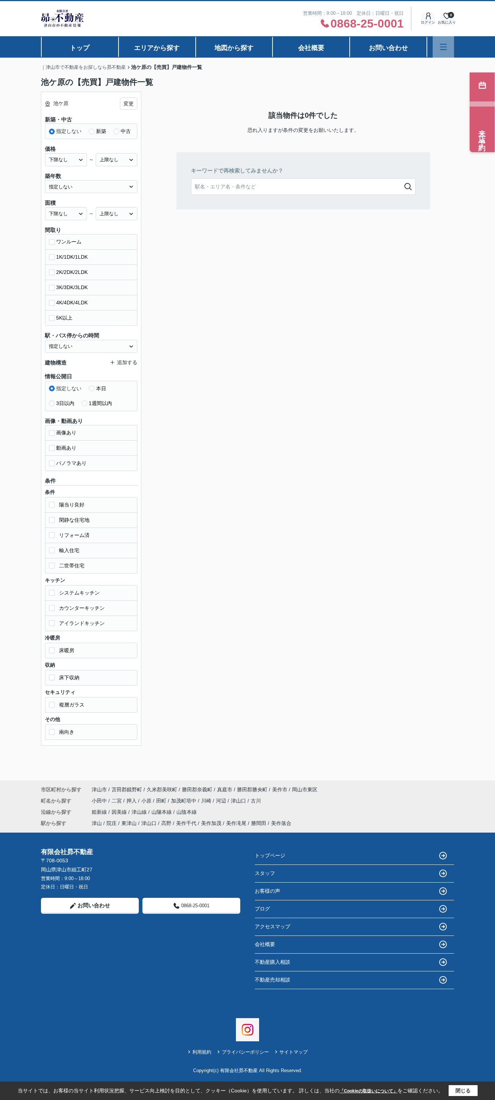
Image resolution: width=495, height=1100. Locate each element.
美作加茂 (211, 823)
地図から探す (234, 47)
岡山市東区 (304, 789)
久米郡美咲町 (162, 789)
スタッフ (265, 873)
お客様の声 (267, 891)
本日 (101, 388)
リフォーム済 (74, 535)
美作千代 (186, 823)
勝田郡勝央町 (252, 789)
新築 (101, 131)
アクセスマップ (272, 926)
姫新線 (100, 812)
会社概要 (311, 47)
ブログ (262, 909)
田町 (162, 801)
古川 (256, 801)
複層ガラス (71, 705)
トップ (80, 47)
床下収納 (69, 677)
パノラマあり (71, 463)
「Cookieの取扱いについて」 (369, 1090)
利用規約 (201, 1052)
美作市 (279, 789)
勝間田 (258, 823)
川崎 (207, 801)
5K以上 (64, 318)
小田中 (100, 801)
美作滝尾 (236, 823)
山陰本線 (186, 812)
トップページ (270, 855)
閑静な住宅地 (74, 520)
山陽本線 (162, 812)
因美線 (120, 812)
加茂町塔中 (184, 801)
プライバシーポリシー (245, 1052)
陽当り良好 (71, 505)
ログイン (428, 22)
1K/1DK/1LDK (72, 257)
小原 (147, 801)
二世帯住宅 (71, 565)
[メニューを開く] (443, 47)
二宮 (117, 801)
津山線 (140, 812)
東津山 (129, 823)
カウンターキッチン (82, 608)
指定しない (69, 131)
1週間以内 (100, 403)
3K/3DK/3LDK (72, 287)
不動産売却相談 (272, 980)
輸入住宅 (69, 550)
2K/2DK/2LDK (72, 272)
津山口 (239, 801)
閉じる (463, 1090)
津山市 (99, 789)
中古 (126, 131)
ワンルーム (69, 242)
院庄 (112, 823)
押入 (132, 801)
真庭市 (224, 789)
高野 (166, 823)
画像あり (66, 433)
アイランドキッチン (82, 623)
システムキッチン (79, 593)
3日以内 (65, 403)
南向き (66, 732)
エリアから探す (157, 47)
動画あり (66, 448)
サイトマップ (293, 1052)
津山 (97, 823)
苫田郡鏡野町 (127, 789)
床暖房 (66, 650)
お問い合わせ (388, 47)
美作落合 (281, 823)
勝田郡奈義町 (197, 789)
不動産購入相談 (272, 962)
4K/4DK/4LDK (72, 302)
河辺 (222, 801)
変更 (129, 104)
